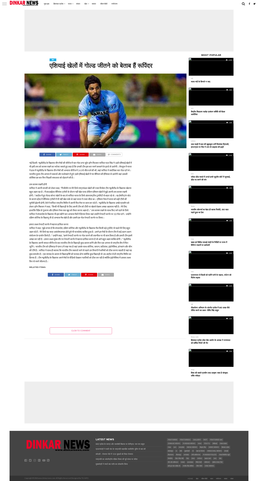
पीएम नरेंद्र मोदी (179, 458)
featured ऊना (216, 440)
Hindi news (214, 447)
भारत (70, 4)
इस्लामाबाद (190, 462)
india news (192, 447)
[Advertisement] (129, 30)
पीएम (187, 458)
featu (207, 443)
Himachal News (214, 451)
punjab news (189, 443)
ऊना (175, 447)
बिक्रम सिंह (203, 447)
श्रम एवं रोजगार (200, 451)
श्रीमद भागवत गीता (217, 462)
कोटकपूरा (170, 451)
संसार (78, 4)
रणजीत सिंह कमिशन (188, 466)
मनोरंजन (114, 4)
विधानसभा (170, 455)
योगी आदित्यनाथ (196, 455)
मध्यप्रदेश (181, 447)
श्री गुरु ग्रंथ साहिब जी (174, 466)
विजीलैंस (170, 458)
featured (172, 440)
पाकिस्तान (207, 462)
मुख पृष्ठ (46, 4)
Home (190, 479)
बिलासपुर (178, 455)
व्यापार (94, 4)
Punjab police (209, 455)
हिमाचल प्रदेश (58, 4)
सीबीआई (215, 443)
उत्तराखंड (186, 455)
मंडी (181, 451)
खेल (85, 4)
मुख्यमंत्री (187, 451)
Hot (205, 440)
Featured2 (185, 440)
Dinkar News (174, 443)
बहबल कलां (208, 458)
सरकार (183, 462)
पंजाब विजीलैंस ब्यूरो (224, 455)
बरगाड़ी (226, 451)
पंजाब (169, 447)
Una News (209, 466)
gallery (197, 440)
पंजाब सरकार (223, 443)
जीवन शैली (103, 4)
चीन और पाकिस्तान (173, 462)
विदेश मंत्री (199, 462)
